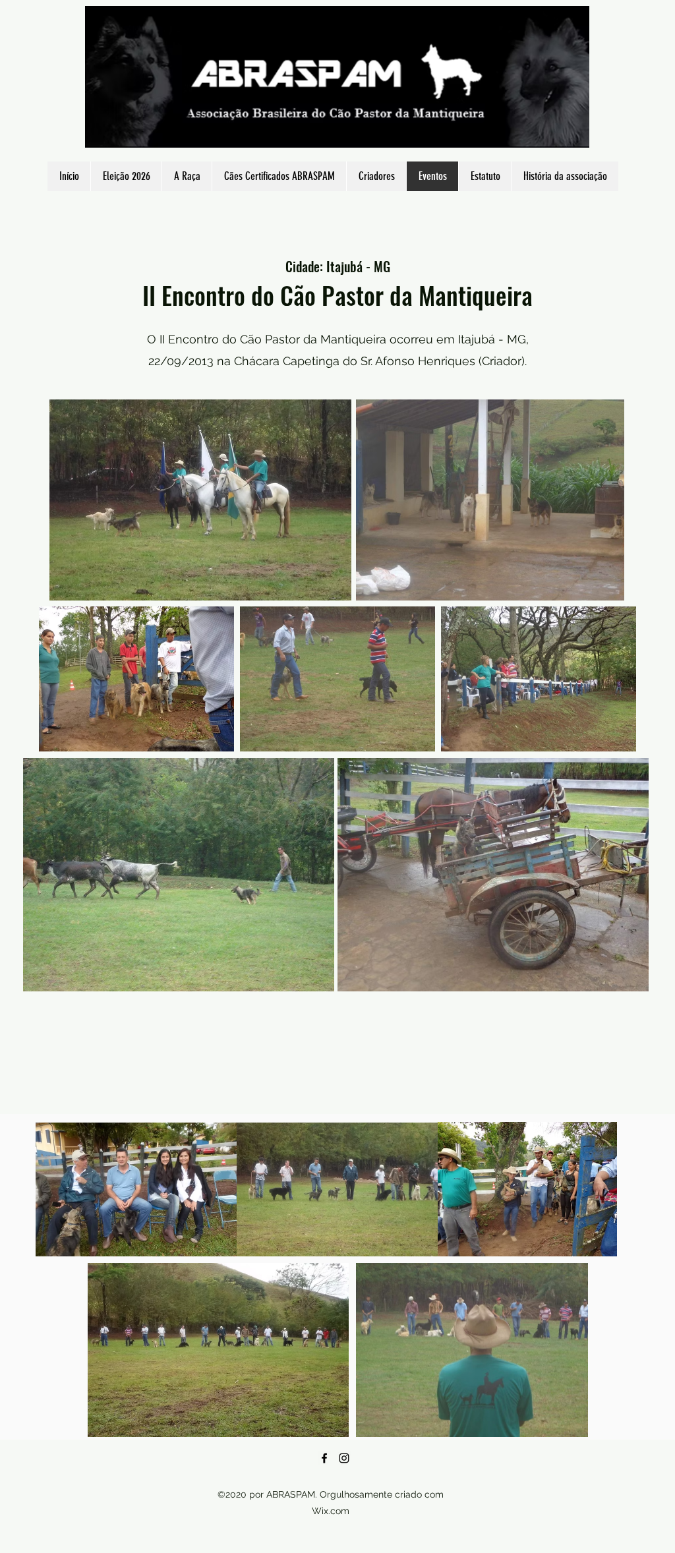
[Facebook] (324, 1458)
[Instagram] (344, 1458)
